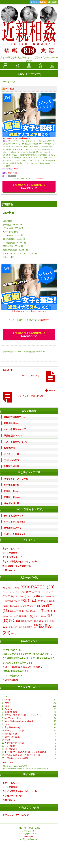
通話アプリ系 (12, 173)
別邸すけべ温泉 (12, 736)
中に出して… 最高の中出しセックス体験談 (25, 752)
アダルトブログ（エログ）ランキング (22, 715)
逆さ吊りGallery (12, 727)
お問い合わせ (8, 570)
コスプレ (20, 596)
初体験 (51, 601)
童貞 (30, 621)
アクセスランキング (12, 557)
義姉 (48, 621)
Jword (7, 724)
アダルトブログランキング (15, 815)
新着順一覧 (11, 491)
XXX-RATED (37, 586)
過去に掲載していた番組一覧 (16, 566)
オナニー (33, 591)
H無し (6, 588)
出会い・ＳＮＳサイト (15, 534)
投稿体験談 (9, 448)
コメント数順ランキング (16, 442)
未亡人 (13, 616)
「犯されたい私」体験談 (16, 758)
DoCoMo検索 (10, 712)
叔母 (7, 605)
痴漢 (24, 621)
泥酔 (44, 616)
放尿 (5, 616)
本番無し (26, 616)
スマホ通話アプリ (12, 528)
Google (8, 699)
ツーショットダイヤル (15, 522)
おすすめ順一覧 (11, 485)
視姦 (30, 627)
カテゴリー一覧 (11, 454)
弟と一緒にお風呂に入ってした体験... (23, 667)
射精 (20, 611)
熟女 (14, 620)
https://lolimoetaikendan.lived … (20, 721)
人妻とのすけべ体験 (14, 743)
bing (6, 706)
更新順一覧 (12, 497)
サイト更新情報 (10, 553)
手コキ (48, 610)
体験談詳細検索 (11, 466)
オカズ (21, 592)
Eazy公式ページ (29, 186)
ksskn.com (29, 836)
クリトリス (47, 592)
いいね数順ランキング (15, 429)
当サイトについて (11, 548)
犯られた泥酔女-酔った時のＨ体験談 (22, 755)
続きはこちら (8, 762)
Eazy (12, 88)
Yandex (8, 709)
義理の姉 (13, 627)
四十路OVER (10, 749)
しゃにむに (9, 746)
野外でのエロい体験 (14, 730)
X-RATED (15, 588)
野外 (14, 634)
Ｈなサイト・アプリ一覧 (16, 479)
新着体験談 (11, 423)
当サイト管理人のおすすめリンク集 (19, 561)
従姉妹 (36, 611)
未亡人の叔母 (11, 680)
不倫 (17, 601)
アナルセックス (9, 592)
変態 (25, 606)
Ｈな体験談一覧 (11, 503)
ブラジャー (46, 596)
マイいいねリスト (12, 460)
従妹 (28, 611)
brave (7, 739)
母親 (37, 616)
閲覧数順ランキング (14, 435)
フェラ (33, 596)
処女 (42, 601)
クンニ (8, 596)
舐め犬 (23, 627)
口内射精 (17, 606)
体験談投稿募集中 (14, 417)
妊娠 (33, 606)
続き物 (39, 621)
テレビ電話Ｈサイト (14, 516)
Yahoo (7, 703)
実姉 (13, 611)
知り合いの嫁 (10, 733)
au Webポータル (12, 718)
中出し (29, 600)
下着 (10, 601)
